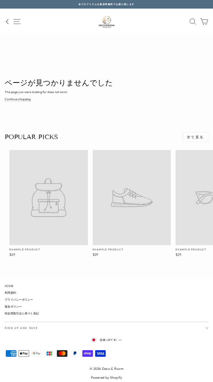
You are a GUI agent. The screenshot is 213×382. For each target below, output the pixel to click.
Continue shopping (18, 99)
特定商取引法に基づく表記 (22, 313)
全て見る (195, 137)
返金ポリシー (13, 306)
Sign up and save (21, 327)
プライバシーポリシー (19, 299)
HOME (9, 286)
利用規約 (10, 292)
